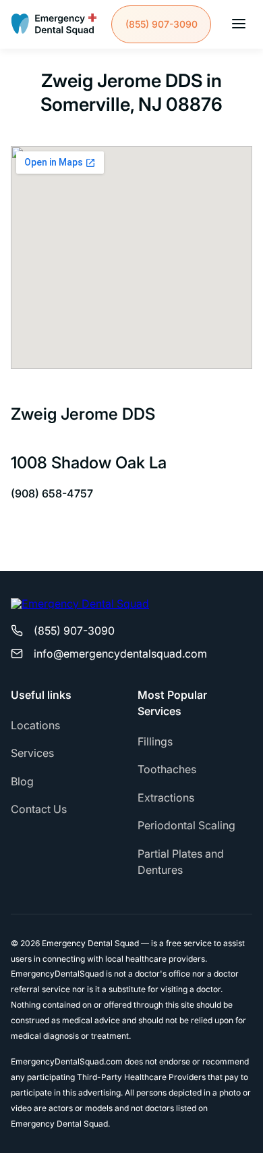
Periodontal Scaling (186, 825)
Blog (22, 781)
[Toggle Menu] (238, 24)
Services (32, 753)
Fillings (155, 741)
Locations (35, 725)
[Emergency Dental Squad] (54, 24)
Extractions (166, 797)
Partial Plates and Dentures (181, 862)
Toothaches (167, 769)
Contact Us (39, 809)
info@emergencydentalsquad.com (120, 653)
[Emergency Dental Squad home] (80, 609)
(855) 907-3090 (161, 24)
